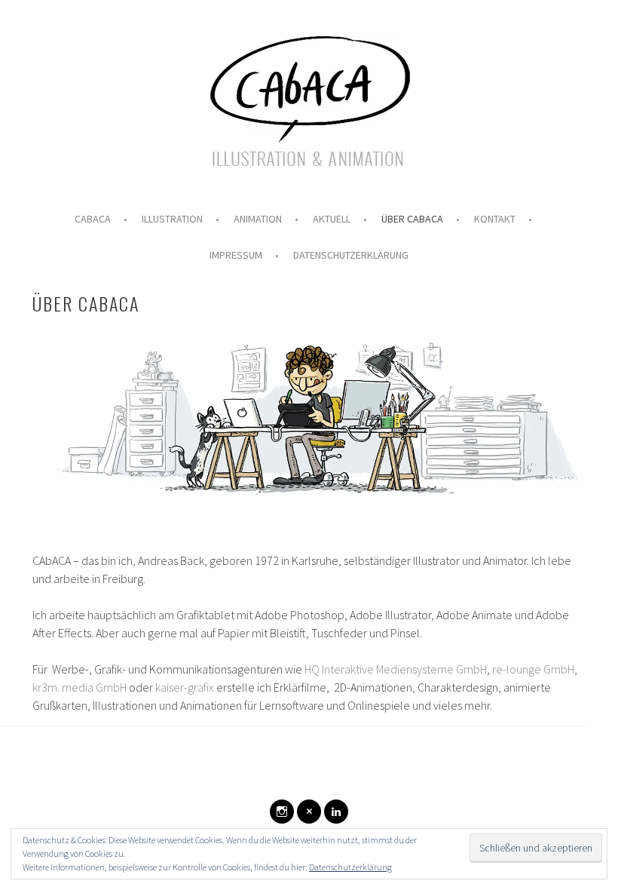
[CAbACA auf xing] (309, 811)
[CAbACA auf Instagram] (282, 811)
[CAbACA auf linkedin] (336, 811)
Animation (258, 219)
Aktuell (331, 219)
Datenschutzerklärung (350, 255)
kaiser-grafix (184, 687)
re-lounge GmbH (533, 669)
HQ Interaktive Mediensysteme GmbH (395, 669)
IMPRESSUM (236, 255)
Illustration (172, 219)
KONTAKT (495, 219)
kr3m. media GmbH (79, 687)
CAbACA (93, 219)
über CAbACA (412, 219)
